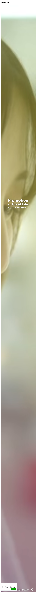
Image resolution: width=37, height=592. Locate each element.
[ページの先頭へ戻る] (35, 588)
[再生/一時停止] (32, 589)
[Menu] (36, 2)
